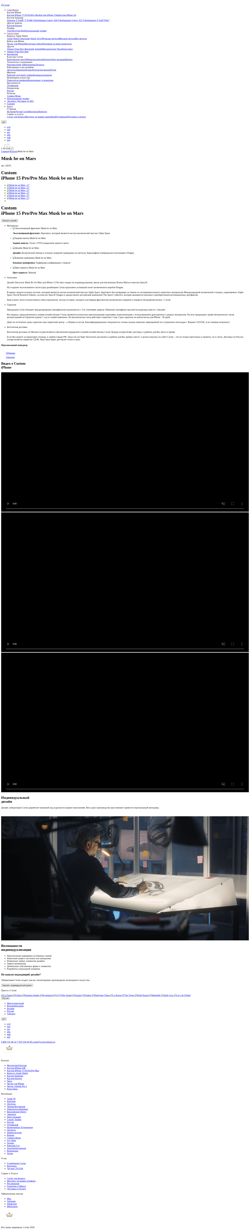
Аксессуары (13, 33)
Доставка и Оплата (16, 1189)
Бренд (10, 106)
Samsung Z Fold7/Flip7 (98, 20)
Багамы (10, 1008)
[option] (128, 127)
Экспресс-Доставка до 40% (20, 101)
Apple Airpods (35, 49)
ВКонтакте (12, 1206)
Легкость (39, 64)
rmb (9, 137)
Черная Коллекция (16, 1106)
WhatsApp (12, 1204)
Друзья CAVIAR (15, 1168)
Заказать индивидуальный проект (17, 985)
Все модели (81, 38)
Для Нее (20, 31)
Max (9, 1198)
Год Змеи (11, 1140)
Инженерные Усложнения (20, 1127)
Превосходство (14, 1132)
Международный (15, 1003)
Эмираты (20, 70)
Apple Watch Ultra (15, 38)
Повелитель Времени (17, 1109)
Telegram (10, 357)
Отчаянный (12, 85)
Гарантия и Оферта (16, 1186)
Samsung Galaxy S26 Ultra (50, 20)
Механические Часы (52, 49)
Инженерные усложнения (40, 80)
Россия (10, 90)
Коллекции (12, 54)
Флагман (11, 64)
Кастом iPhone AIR (16, 1068)
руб (8, 127)
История (11, 111)
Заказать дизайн (9, 221)
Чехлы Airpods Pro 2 (17, 1086)
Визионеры (29, 64)
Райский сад (13, 75)
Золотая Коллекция (16, 1148)
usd (8, 129)
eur (8, 132)
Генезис (47, 59)
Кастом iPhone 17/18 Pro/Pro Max (23, 15)
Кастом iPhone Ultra (49, 15)
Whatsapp (10, 353)
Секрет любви (26, 75)
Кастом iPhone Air (67, 15)
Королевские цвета (16, 59)
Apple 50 (20, 64)
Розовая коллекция (42, 75)
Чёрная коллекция (35, 59)
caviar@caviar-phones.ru (43, 1042)
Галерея (11, 104)
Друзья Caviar (22, 111)
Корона (68, 59)
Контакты (33, 111)
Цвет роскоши (58, 59)
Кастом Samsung (15, 1076)
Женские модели (67, 38)
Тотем (53, 70)
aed (8, 140)
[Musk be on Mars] (18, 185)
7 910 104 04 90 (24, 1042)
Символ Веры (14, 96)
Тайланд (11, 1013)
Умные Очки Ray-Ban (18, 49)
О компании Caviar (16, 1163)
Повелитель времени (17, 80)
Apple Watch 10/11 (33, 38)
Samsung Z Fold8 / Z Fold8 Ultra (22, 20)
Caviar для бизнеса (16, 117)
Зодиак (28, 70)
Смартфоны (13, 10)
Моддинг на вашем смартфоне (40, 117)
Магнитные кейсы (33, 44)
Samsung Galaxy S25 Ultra (75, 20)
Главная (5, 151)
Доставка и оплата (77, 117)
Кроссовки (67, 49)
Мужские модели (50, 38)
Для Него (11, 31)
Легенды (11, 70)
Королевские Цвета (16, 1112)
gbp (8, 135)
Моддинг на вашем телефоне (21, 1181)
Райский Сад (13, 1145)
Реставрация (61, 117)
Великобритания (15, 1006)
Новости (42, 111)
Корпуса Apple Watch (17, 1073)
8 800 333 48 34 (9, 1042)
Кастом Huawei (14, 25)
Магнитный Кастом (17, 1065)
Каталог (14, 151)
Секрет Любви (14, 1119)
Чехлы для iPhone (15, 44)
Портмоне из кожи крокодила (57, 44)
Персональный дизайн (35, 31)
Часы (9, 1081)
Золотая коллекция (41, 70)
